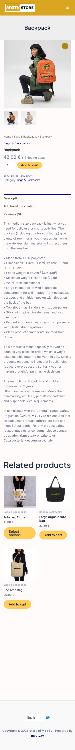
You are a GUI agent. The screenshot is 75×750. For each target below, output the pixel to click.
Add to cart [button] (53, 535)
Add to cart (29, 165)
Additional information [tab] (19, 206)
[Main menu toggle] (67, 8)
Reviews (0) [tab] (12, 214)
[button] (65, 46)
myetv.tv (37, 735)
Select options (15, 533)
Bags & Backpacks (25, 136)
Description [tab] (12, 198)
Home (7, 136)
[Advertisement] (37, 659)
